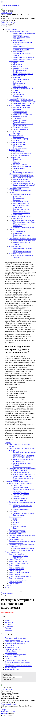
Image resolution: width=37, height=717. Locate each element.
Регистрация (10, 22)
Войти (3, 22)
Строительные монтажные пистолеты (18, 666)
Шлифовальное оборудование (15, 655)
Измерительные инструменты (15, 643)
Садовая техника (11, 653)
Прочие (7, 658)
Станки (7, 664)
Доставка (8, 624)
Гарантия (8, 628)
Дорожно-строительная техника (16, 660)
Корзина (4, 24)
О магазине (9, 626)
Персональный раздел (8, 704)
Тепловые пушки (11, 667)
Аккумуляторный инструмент (15, 638)
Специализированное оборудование (17, 662)
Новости (8, 620)
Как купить (9, 622)
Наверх (3, 710)
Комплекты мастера (12, 669)
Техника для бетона (12, 647)
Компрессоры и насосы (13, 649)
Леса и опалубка (10, 645)
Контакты (8, 630)
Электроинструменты (12, 640)
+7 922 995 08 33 (6, 13)
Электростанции (11, 656)
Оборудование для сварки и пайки (17, 642)
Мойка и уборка (10, 651)
